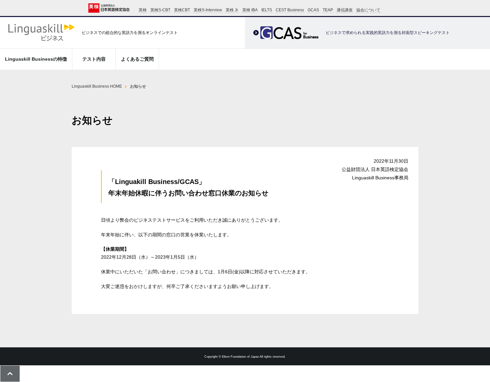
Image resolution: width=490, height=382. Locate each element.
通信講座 (345, 10)
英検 (143, 10)
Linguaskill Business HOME (97, 86)
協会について (368, 10)
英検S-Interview (208, 10)
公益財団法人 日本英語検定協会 (109, 8)
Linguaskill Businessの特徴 (36, 59)
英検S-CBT (160, 10)
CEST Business (290, 10)
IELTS (266, 10)
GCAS (313, 10)
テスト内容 (94, 59)
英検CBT (182, 10)
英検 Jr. (232, 10)
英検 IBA (250, 10)
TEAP (328, 10)
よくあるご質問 (137, 59)
